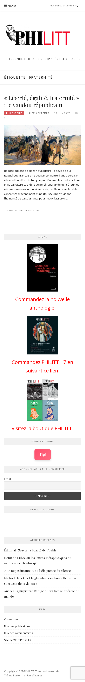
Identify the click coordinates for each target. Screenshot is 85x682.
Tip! (42, 454)
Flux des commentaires (18, 633)
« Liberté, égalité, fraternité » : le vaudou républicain (41, 101)
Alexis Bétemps (39, 113)
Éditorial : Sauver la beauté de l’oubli (30, 550)
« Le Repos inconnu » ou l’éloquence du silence (37, 571)
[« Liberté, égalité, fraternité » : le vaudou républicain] (42, 144)
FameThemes (34, 675)
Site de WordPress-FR (17, 640)
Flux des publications (17, 626)
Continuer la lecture (23, 210)
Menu (12, 5)
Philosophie (14, 113)
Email (7, 479)
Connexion (11, 619)
